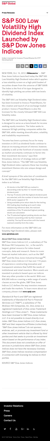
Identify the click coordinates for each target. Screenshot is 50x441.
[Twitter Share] (31, 66)
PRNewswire (32, 73)
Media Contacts (8, 28)
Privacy (22, 437)
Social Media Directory (11, 33)
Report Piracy (28, 437)
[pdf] (18, 66)
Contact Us (10, 420)
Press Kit (5, 39)
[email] (27, 66)
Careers (8, 416)
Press (7, 411)
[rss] (22, 66)
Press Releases (8, 22)
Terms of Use (16, 437)
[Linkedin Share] (36, 66)
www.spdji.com (29, 292)
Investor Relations (13, 406)
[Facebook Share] (40, 66)
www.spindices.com (10, 234)
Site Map (35, 437)
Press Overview (8, 16)
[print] (45, 66)
